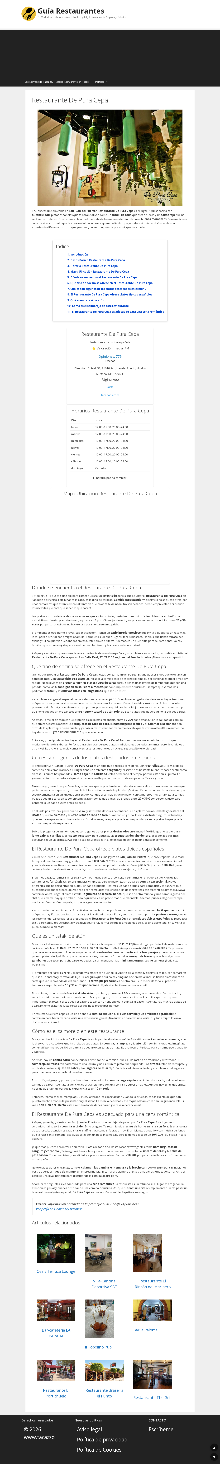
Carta (110, 387)
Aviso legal (89, 1429)
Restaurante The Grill (152, 1397)
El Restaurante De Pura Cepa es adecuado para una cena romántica (118, 312)
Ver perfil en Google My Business (59, 1209)
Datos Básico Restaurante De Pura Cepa (97, 260)
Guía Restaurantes (71, 11)
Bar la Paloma (145, 1330)
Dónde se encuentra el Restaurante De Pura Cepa (104, 277)
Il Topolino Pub (98, 1347)
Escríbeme (161, 1429)
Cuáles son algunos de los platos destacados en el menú (108, 289)
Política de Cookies (99, 1449)
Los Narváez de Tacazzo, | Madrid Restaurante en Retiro (57, 81)
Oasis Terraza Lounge (56, 1271)
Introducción (79, 254)
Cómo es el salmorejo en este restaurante (100, 306)
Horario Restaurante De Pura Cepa (94, 266)
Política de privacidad (102, 1439)
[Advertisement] (110, 52)
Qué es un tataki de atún (87, 300)
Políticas (99, 81)
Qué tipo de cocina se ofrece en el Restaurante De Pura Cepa (111, 283)
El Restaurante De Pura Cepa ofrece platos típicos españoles (111, 294)
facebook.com (110, 395)
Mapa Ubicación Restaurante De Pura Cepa (99, 271)
